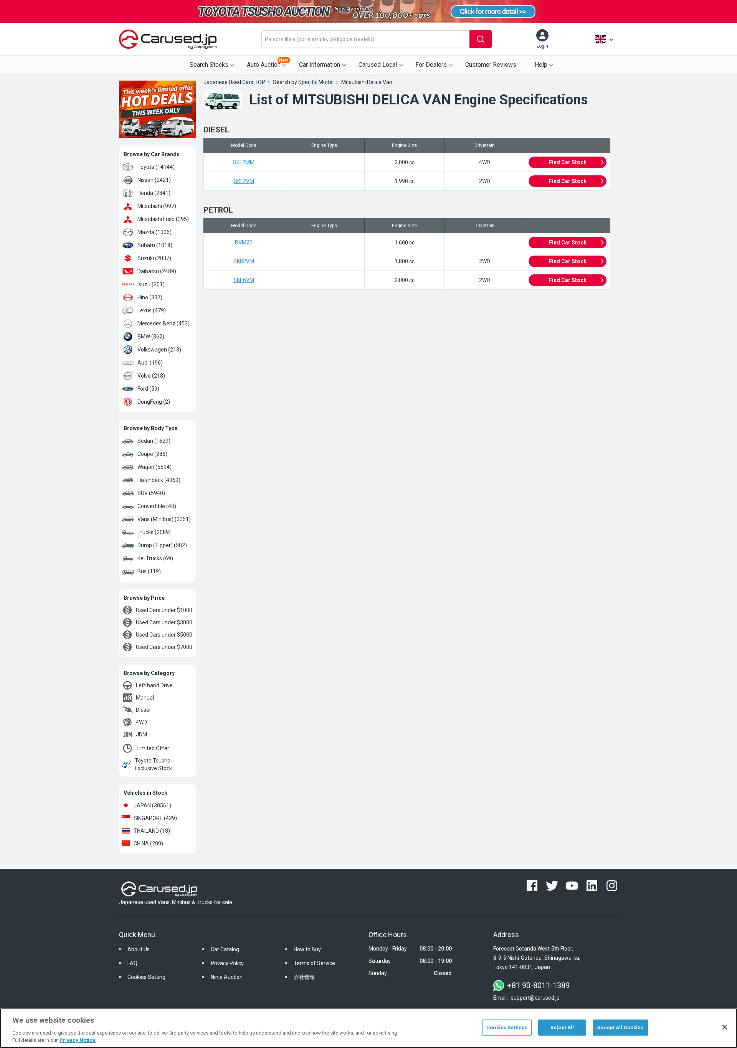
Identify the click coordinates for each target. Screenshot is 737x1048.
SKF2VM (244, 181)
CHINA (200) (148, 843)
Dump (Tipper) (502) (162, 545)
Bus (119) (149, 571)
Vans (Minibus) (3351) (164, 519)
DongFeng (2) (153, 402)
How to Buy (307, 949)
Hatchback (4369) (158, 480)
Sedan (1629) (153, 441)
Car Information (319, 64)
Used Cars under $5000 (164, 635)
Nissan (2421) (154, 180)
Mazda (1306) (154, 232)
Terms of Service (314, 963)
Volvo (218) (151, 376)
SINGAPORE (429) (155, 818)
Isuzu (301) (151, 284)
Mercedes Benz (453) (163, 323)
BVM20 (244, 242)
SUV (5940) (151, 493)
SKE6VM (243, 280)
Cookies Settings (506, 1027)
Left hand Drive (154, 685)
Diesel (143, 710)
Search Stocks (209, 64)
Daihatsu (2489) (156, 271)
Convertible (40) (156, 506)
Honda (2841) (153, 193)
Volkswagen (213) (159, 350)
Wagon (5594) (154, 467)
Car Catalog (225, 949)
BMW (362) (150, 336)
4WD (141, 722)
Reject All (562, 1027)
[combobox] (365, 39)
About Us (138, 949)
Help (541, 64)
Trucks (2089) (154, 532)
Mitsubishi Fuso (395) (163, 219)
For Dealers (431, 64)
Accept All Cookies (620, 1027)
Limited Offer (153, 748)
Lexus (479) (151, 310)
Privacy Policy (227, 963)
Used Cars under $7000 (164, 647)
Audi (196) (150, 363)
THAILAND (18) (152, 831)
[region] (368, 1028)
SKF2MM (243, 162)
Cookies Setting (146, 977)
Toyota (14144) (156, 167)
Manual (145, 698)
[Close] (724, 1027)
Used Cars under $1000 (164, 610)
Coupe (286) (152, 454)
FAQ (132, 963)
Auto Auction (267, 63)
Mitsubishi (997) (156, 206)
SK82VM (243, 261)
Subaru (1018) (154, 245)
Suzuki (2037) (154, 258)
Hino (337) (149, 297)
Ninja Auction (227, 977)
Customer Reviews (490, 64)
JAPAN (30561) (152, 805)
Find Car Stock (568, 162)
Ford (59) (148, 389)
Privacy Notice (77, 1040)
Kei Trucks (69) (155, 558)
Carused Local (378, 64)
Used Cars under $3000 (164, 622)
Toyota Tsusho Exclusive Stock (153, 764)
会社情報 (304, 977)
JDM (141, 734)
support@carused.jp (535, 998)
